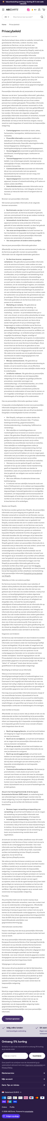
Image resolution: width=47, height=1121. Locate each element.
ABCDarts (11, 1111)
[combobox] (23, 17)
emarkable (29, 1111)
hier (20, 923)
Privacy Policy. (7, 1068)
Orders (4, 1107)
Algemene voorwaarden (34, 1065)
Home (4, 24)
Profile (12, 1107)
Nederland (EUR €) (12, 1092)
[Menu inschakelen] (3, 9)
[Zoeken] (42, 17)
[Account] (39, 9)
